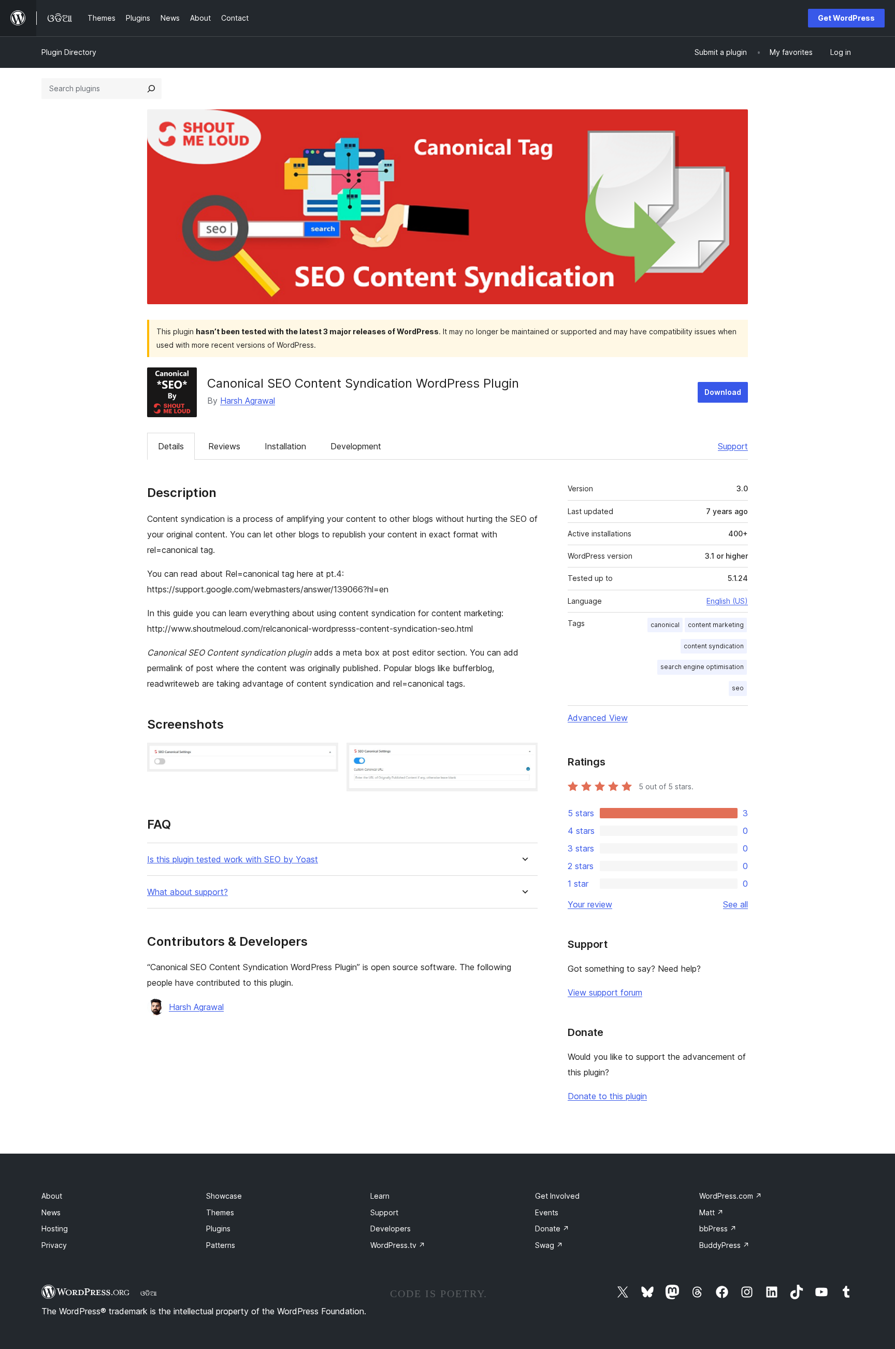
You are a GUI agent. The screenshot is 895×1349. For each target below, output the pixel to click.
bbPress (718, 1228)
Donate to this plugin (607, 1096)
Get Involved (557, 1195)
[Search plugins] (151, 88)
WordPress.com (730, 1195)
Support (733, 446)
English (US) (727, 601)
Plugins (218, 1228)
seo (738, 688)
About (51, 1195)
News (51, 1212)
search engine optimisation (702, 667)
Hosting (54, 1228)
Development (355, 446)
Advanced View (598, 718)
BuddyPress (724, 1245)
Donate (552, 1228)
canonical (665, 625)
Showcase (224, 1195)
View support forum (605, 992)
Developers (390, 1228)
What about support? (187, 892)
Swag (549, 1245)
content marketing (716, 625)
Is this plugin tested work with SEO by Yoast (232, 859)
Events (546, 1212)
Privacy (54, 1245)
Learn (379, 1195)
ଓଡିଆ (148, 1293)
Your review (590, 904)
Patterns (220, 1245)
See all (735, 904)
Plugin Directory (68, 52)
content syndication (714, 646)
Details (171, 446)
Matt (711, 1212)
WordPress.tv (397, 1245)
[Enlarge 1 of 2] (324, 756)
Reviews (224, 446)
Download (722, 392)
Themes (220, 1212)
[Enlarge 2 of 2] (523, 756)
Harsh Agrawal (247, 400)
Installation (285, 446)
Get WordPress (846, 17)
